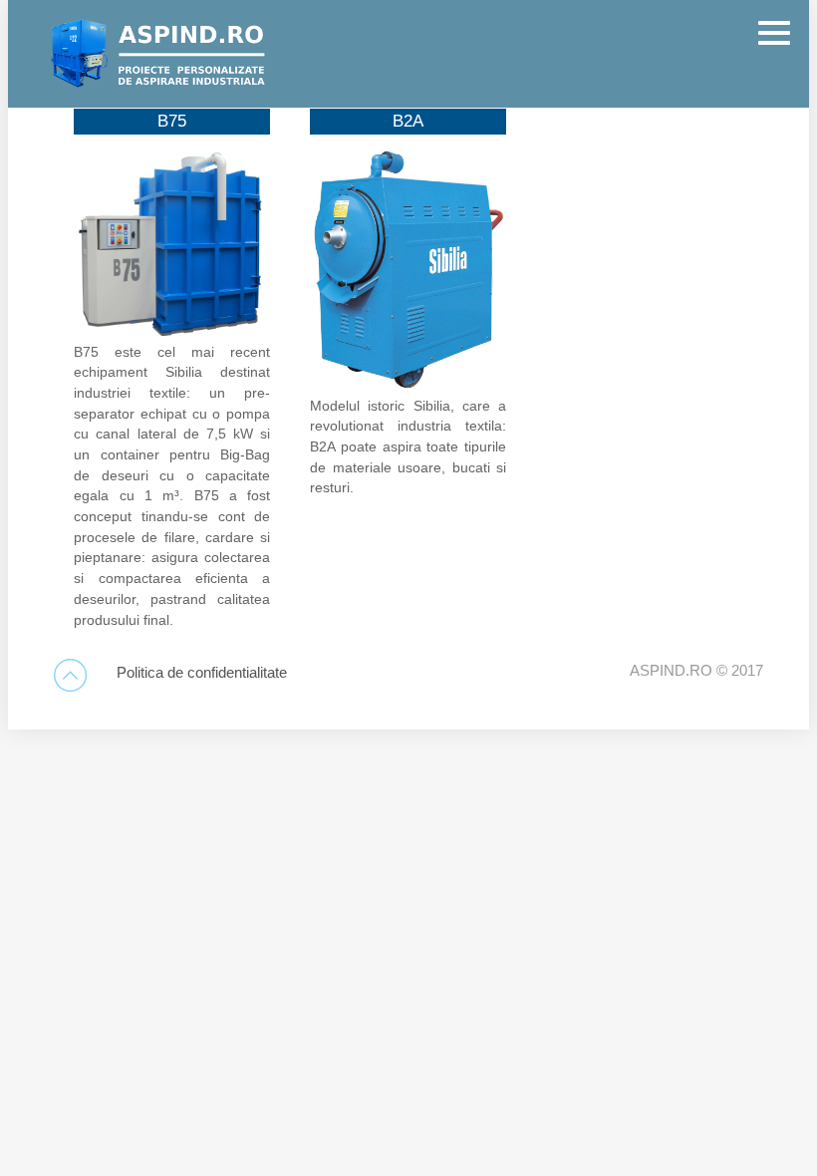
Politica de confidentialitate (202, 673)
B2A (408, 121)
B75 (171, 121)
